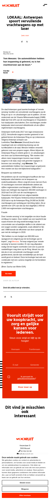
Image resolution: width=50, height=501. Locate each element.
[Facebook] (22, 42)
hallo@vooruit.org (26, 454)
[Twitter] (27, 42)
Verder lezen (6, 72)
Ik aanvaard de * (26, 378)
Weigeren (25, 489)
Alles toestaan (25, 495)
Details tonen (25, 483)
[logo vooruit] (11, 5)
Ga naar (8, 273)
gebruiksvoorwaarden (26, 379)
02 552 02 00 (26, 451)
